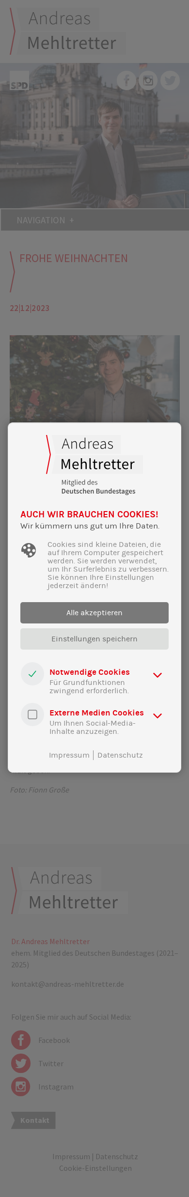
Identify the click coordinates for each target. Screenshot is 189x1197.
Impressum (69, 755)
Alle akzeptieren (94, 612)
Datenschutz (120, 755)
